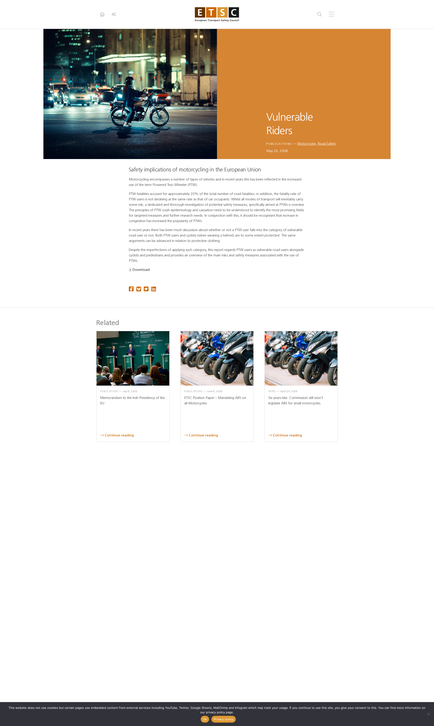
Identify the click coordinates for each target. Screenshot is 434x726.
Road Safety (327, 143)
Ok (205, 719)
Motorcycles (306, 143)
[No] (428, 714)
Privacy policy (224, 719)
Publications (279, 144)
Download (141, 269)
